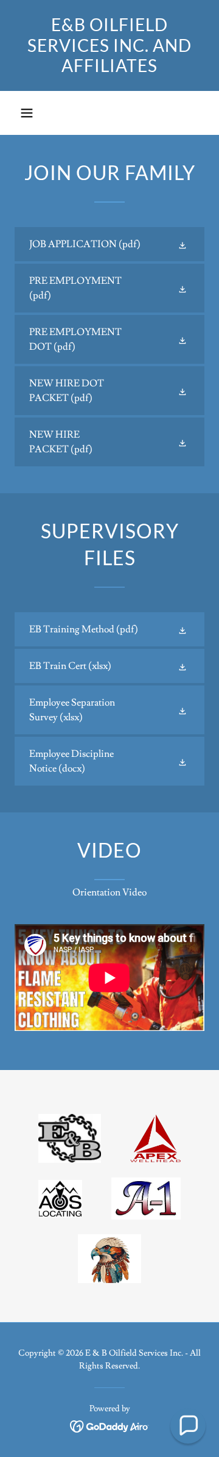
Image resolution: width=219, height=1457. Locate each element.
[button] (27, 113)
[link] (109, 45)
